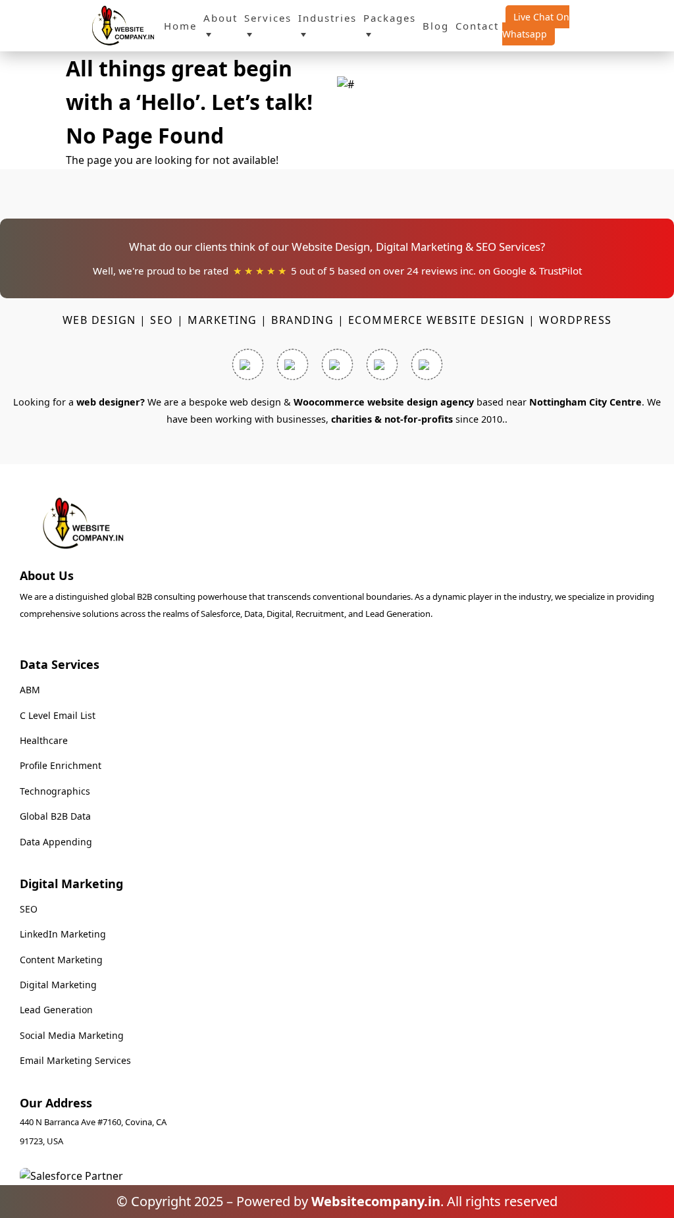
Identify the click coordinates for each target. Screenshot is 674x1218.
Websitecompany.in (375, 1201)
